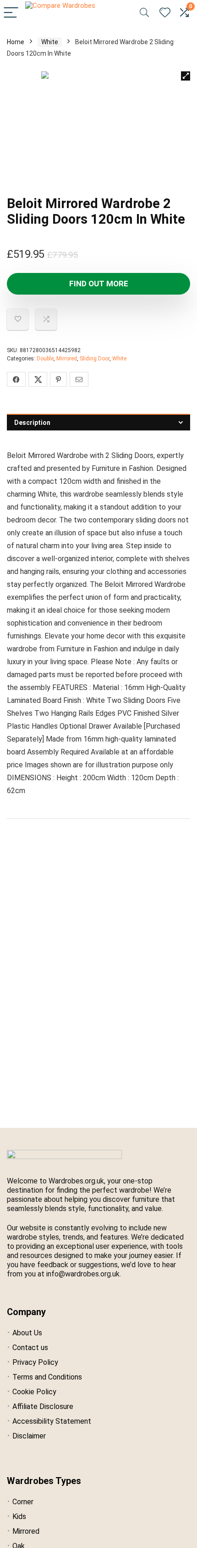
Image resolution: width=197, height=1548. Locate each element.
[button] (185, 76)
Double (45, 358)
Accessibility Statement (51, 1421)
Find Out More (98, 283)
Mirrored (66, 358)
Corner (22, 1501)
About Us (27, 1332)
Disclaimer (29, 1436)
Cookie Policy (34, 1391)
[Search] (144, 13)
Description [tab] (32, 422)
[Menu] (11, 13)
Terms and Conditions (47, 1377)
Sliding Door (94, 358)
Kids (19, 1516)
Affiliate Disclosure (42, 1406)
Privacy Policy (35, 1362)
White (49, 42)
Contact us (30, 1347)
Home (15, 42)
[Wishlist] (164, 13)
